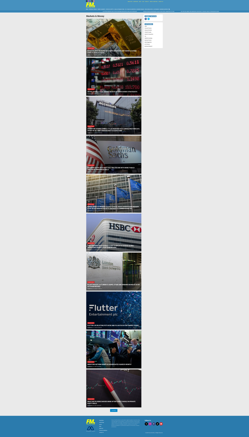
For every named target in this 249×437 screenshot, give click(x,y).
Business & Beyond (164, 9)
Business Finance (140, 9)
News (87, 9)
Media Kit (147, 1)
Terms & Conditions (154, 1)
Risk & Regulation (149, 9)
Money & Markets (101, 9)
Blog (143, 1)
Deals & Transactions (119, 9)
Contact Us (160, 1)
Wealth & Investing (131, 9)
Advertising (135, 1)
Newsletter (130, 1)
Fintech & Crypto (110, 9)
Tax (126, 9)
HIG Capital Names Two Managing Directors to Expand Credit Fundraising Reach (113, 11)
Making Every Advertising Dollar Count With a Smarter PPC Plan (72, 11)
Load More (114, 410)
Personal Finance (93, 9)
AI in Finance (156, 9)
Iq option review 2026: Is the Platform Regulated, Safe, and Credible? (33, 11)
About (140, 1)
